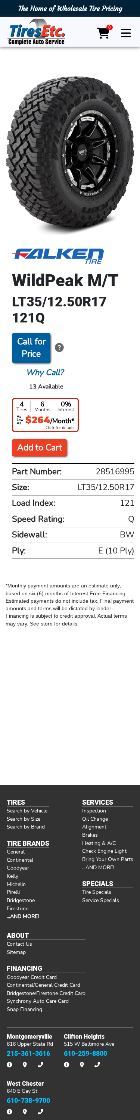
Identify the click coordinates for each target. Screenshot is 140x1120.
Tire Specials (96, 892)
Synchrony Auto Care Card (38, 1001)
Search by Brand (26, 826)
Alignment (94, 826)
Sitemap (16, 952)
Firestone (17, 908)
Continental (20, 860)
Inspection (94, 810)
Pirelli (13, 892)
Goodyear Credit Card (32, 977)
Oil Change (95, 819)
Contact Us (19, 944)
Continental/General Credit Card (43, 985)
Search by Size (23, 819)
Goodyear (18, 867)
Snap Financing (24, 1009)
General (16, 851)
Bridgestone (21, 900)
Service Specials (100, 900)
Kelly (12, 876)
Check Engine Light (104, 851)
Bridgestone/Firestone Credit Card (46, 993)
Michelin (16, 884)
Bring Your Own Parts (107, 859)
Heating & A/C (99, 843)
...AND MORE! (98, 867)
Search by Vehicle (27, 810)
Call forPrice (31, 348)
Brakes (90, 835)
